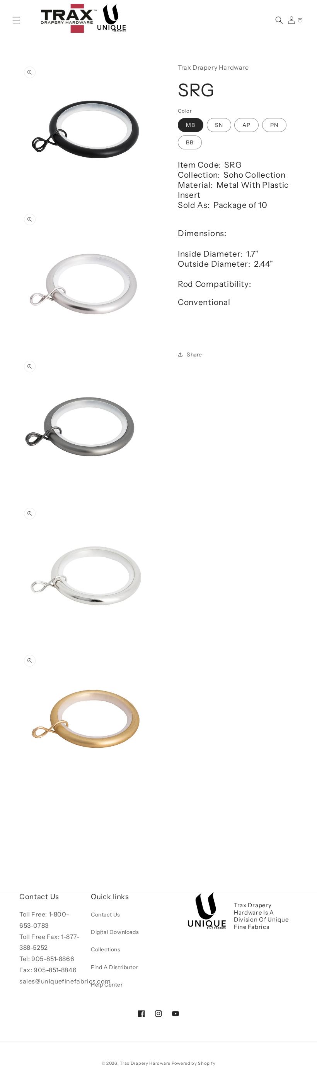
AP (246, 125)
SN (219, 125)
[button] (16, 20)
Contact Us (105, 914)
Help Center (107, 984)
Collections (106, 949)
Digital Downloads (115, 932)
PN (274, 125)
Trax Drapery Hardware (145, 1063)
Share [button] (194, 354)
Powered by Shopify (194, 1063)
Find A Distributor (114, 967)
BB (190, 142)
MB (190, 125)
